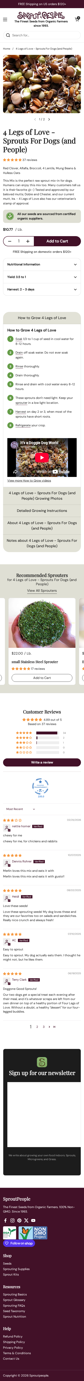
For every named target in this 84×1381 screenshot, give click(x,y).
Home (6, 48)
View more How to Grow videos (29, 481)
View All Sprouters (42, 590)
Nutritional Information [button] (23, 264)
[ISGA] (9, 1233)
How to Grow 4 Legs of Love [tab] (42, 317)
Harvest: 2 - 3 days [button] (20, 289)
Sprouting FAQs (14, 1306)
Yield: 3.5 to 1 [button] (16, 277)
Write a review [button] (42, 762)
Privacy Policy (13, 1348)
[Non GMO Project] (33, 1233)
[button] (77, 19)
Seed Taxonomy (14, 1311)
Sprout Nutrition (14, 1317)
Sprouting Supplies (16, 1269)
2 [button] (37, 1027)
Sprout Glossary (14, 1300)
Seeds (7, 1264)
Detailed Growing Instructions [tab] (42, 510)
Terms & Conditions (17, 1353)
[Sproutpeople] (41, 15)
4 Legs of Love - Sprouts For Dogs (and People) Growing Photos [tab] (42, 496)
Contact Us (11, 1359)
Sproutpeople (38, 1375)
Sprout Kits (11, 1274)
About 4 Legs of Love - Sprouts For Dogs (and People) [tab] (42, 525)
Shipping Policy (14, 1342)
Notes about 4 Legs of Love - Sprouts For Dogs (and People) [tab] (42, 543)
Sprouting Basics (15, 1294)
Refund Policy (12, 1336)
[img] (12, 820)
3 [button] (44, 1027)
